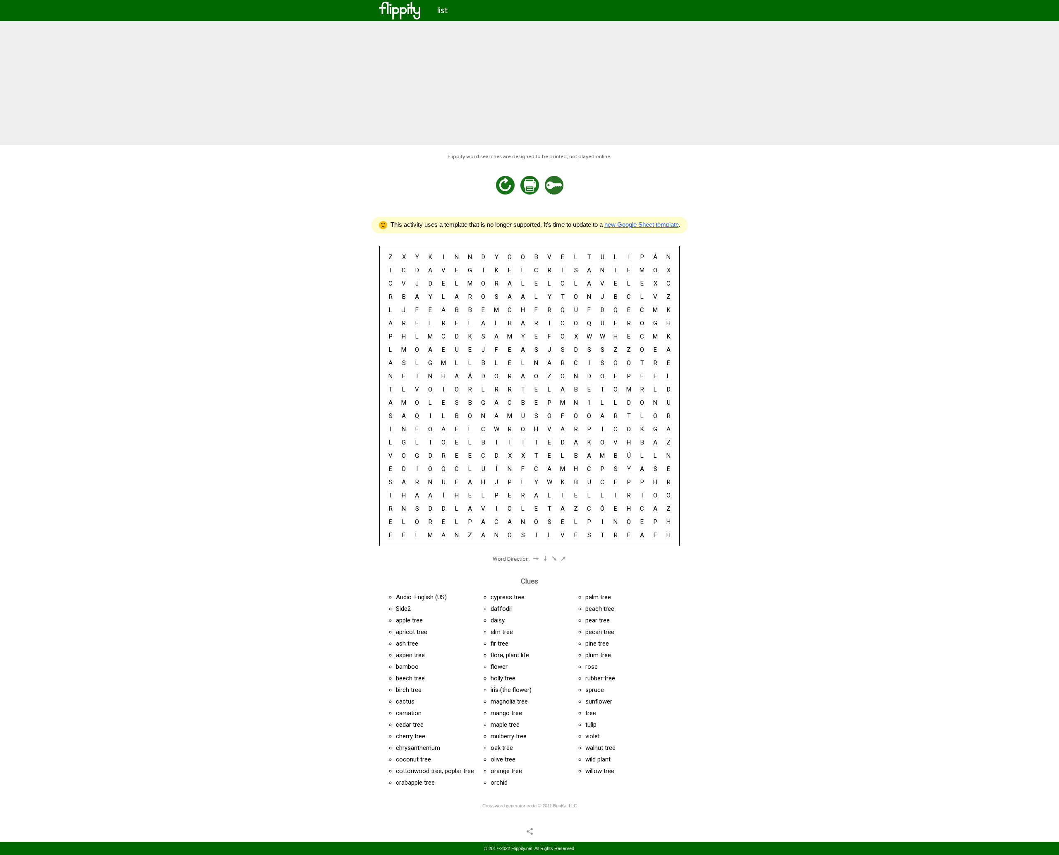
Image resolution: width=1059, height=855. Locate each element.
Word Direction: (511, 559)
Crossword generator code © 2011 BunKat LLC (529, 805)
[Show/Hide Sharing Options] (530, 831)
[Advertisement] (529, 83)
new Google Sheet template (641, 224)
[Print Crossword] (529, 185)
